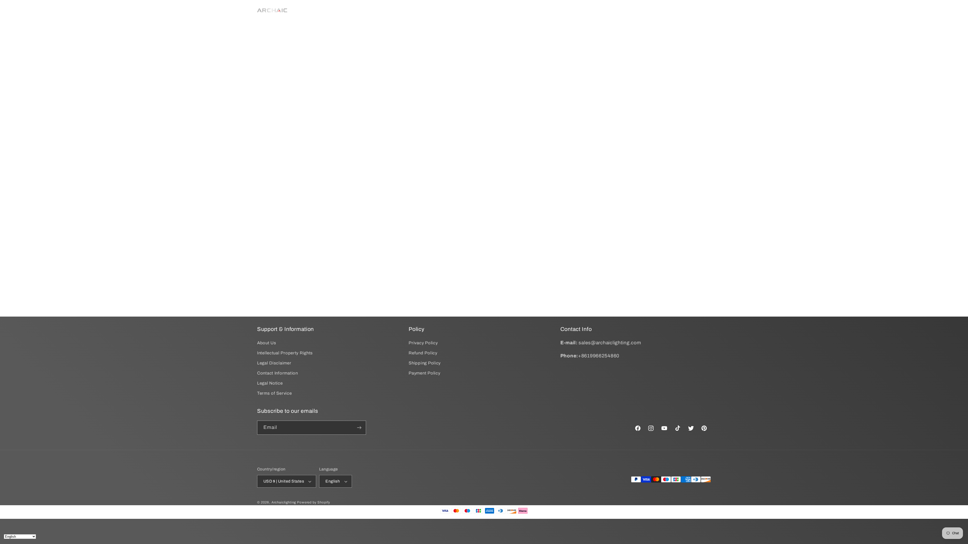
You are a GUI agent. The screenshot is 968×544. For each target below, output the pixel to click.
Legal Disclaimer (274, 363)
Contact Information (277, 373)
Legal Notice (270, 383)
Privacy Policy (423, 343)
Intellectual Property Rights (285, 353)
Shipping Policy (425, 363)
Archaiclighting (283, 502)
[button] (390, 10)
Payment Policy (424, 373)
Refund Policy (423, 353)
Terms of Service (274, 393)
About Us (266, 343)
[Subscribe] (359, 428)
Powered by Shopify (313, 502)
